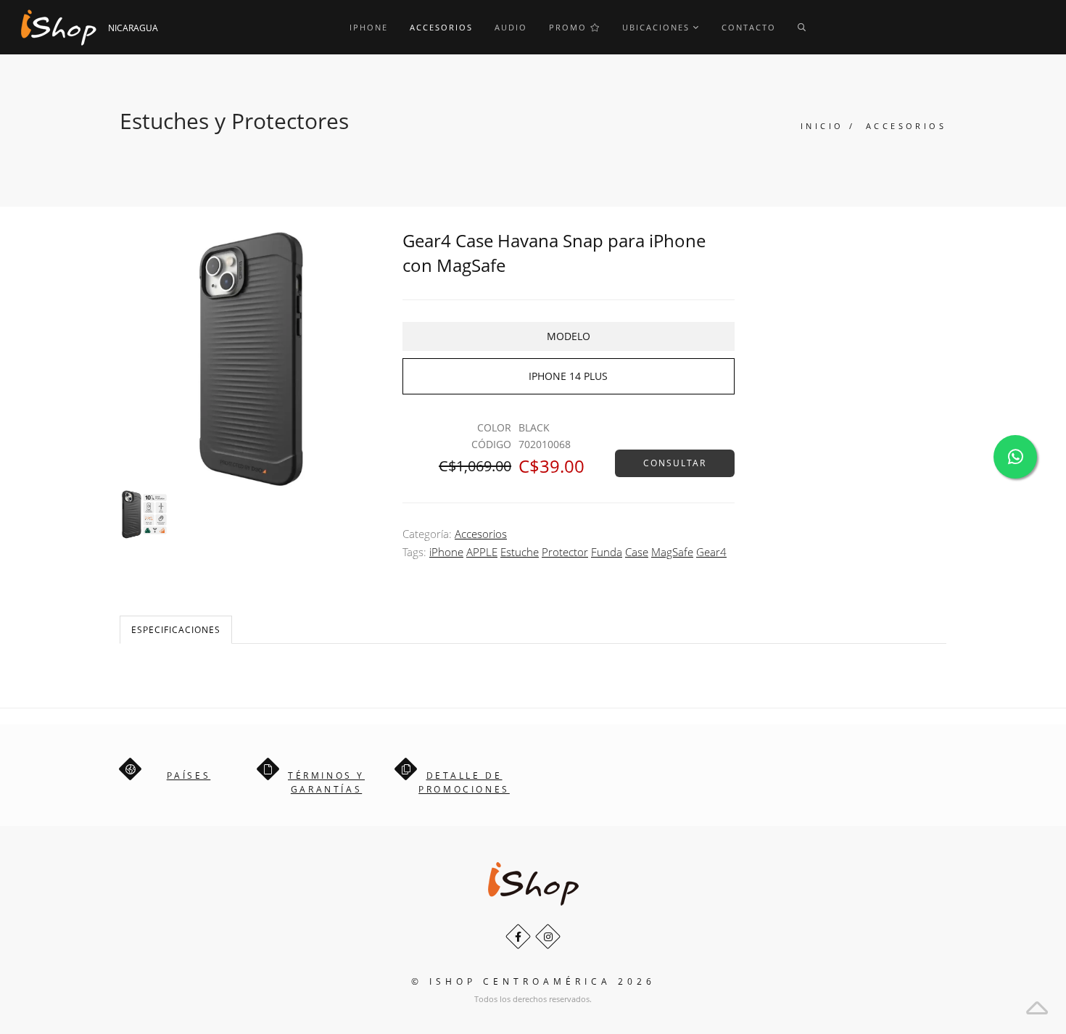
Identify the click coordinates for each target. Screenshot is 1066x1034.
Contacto (749, 27)
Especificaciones (175, 630)
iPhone (369, 27)
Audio (511, 27)
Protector (565, 552)
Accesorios (441, 27)
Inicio (822, 125)
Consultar (674, 463)
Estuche (519, 552)
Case (636, 552)
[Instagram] (548, 936)
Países (189, 775)
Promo (569, 27)
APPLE (481, 552)
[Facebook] (518, 936)
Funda (606, 552)
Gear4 (711, 552)
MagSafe (672, 552)
